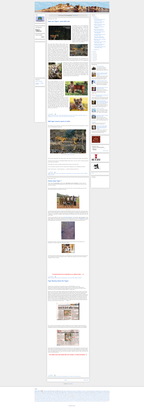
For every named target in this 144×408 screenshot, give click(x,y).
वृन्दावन (103, 401)
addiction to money (62, 400)
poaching (56, 277)
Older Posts (86, 380)
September (96, 49)
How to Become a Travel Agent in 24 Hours (65, 399)
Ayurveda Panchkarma (44, 396)
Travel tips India (46, 391)
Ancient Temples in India (84, 391)
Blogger (74, 405)
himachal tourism (83, 392)
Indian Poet (36, 394)
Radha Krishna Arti (84, 399)
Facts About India (49, 395)
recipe (80, 398)
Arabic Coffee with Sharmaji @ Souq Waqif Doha (99, 32)
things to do (54, 391)
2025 (94, 16)
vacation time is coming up (52, 401)
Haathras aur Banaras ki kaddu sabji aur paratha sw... (99, 25)
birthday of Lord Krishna (88, 400)
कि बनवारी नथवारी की (84, 401)
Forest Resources (75, 115)
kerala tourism (38, 392)
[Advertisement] (56, 265)
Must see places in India (90, 397)
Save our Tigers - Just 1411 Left (59, 21)
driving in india (101, 400)
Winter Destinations (49, 398)
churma (94, 400)
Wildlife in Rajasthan (78, 277)
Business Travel (51, 397)
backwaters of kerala (62, 394)
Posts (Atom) (70, 383)
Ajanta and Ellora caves (44, 397)
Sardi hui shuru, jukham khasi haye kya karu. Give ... (99, 22)
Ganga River (55, 395)
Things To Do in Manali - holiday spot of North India (102, 116)
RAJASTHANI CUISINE (98, 397)
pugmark (59, 277)
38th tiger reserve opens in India (56, 115)
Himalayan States (93, 391)
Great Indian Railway (100, 66)
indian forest (81, 115)
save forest (54, 116)
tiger (80, 376)
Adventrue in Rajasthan (67, 392)
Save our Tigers (58, 116)
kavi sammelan (86, 395)
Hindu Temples (44, 392)
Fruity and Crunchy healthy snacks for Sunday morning (99, 37)
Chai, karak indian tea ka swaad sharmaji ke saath (99, 35)
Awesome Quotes (101, 398)
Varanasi (37, 398)
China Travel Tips (47, 393)
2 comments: (51, 172)
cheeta (58, 376)
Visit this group (105, 150)
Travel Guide (76, 395)
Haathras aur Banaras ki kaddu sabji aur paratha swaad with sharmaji (102, 74)
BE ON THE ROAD (39, 81)
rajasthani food (88, 394)
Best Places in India (66, 393)
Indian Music (66, 397)
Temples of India (54, 393)
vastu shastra (60, 401)
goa (93, 393)
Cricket (56, 397)
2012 (94, 56)
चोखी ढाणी (88, 401)
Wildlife (86, 173)
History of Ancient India (75, 393)
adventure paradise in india (67, 398)
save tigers (68, 116)
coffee (97, 400)
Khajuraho (58, 396)
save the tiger (64, 116)
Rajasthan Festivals (106, 397)
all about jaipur (55, 394)
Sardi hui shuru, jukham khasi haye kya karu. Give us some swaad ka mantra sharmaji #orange (101, 127)
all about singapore (75, 400)
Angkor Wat (95, 398)
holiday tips (107, 391)
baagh (62, 115)
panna (61, 376)
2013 (94, 54)
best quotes (81, 400)
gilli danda (106, 400)
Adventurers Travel (42, 395)
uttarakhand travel (96, 396)
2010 (94, 59)
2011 (94, 57)
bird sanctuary (83, 396)
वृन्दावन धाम (106, 401)
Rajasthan (77, 392)
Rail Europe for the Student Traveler (93, 399)
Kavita (51, 394)
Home (66, 380)
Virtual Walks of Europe (72, 401)
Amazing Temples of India (74, 391)
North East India (88, 393)
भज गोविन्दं (91, 401)
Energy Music (60, 397)
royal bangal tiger (68, 173)
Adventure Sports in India (100, 395)
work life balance (65, 401)
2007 (94, 60)
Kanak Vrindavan (71, 397)
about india (80, 395)
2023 (94, 51)
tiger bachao (73, 116)
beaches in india (77, 396)
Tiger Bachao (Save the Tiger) (58, 281)
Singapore (101, 399)
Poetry (68, 396)
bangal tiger (66, 115)
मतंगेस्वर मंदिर (94, 401)
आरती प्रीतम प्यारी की (78, 401)
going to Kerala (75, 398)
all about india (69, 400)
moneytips (106, 392)
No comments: (51, 114)
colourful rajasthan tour (74, 394)
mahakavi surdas (89, 396)
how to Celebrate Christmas (43, 401)
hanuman (36, 401)
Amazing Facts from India (39, 393)
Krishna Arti (77, 397)
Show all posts (75, 15)
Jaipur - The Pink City (52, 396)
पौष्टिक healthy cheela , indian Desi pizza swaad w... (100, 40)
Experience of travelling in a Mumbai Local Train (44, 399)
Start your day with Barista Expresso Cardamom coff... (99, 30)
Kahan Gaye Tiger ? (54, 181)
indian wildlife (90, 392)
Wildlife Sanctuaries (51, 174)
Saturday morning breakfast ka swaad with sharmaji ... (99, 45)
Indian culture (82, 393)
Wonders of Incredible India (57, 398)
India (73, 392)
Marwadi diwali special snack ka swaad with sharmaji (99, 20)
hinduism (102, 392)
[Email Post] (55, 114)
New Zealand (64, 396)
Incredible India (65, 391)
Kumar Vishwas (82, 397)
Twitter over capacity (100, 108)
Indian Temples (96, 392)
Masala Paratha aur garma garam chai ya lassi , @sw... (100, 42)
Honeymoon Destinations (104, 393)
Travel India (46, 400)
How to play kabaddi (77, 399)
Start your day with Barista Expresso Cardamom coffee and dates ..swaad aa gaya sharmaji (102, 101)
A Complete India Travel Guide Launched (98, 394)
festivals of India (51, 392)
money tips (60, 393)
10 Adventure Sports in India (101, 80)
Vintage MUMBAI (42, 398)
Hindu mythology (59, 392)
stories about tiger (76, 376)
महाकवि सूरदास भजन (99, 401)
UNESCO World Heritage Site (53, 400)
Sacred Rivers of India (69, 395)
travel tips (37, 391)
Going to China (55, 399)
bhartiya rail (68, 394)
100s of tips (37, 397)
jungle (84, 115)
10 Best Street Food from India (104, 396)
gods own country (82, 394)
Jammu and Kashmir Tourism (43, 394)
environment (70, 115)
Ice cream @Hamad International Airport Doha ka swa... (100, 47)
